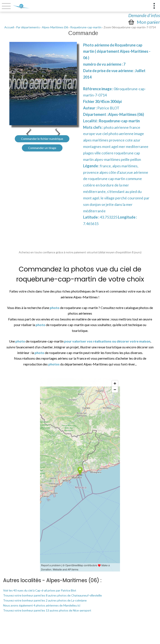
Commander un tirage (42, 148)
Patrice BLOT (108, 108)
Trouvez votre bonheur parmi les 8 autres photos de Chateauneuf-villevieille (52, 595)
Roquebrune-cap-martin (85, 27)
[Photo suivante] (59, 133)
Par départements (28, 27)
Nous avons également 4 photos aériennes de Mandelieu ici (41, 605)
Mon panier (148, 22)
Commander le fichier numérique (42, 138)
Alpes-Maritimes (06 (55, 27)
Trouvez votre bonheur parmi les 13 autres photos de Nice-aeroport (47, 610)
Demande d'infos (144, 15)
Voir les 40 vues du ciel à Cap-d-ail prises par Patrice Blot (39, 590)
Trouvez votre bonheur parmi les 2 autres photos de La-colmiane (45, 600)
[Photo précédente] (27, 133)
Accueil (9, 27)
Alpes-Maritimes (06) (126, 114)
